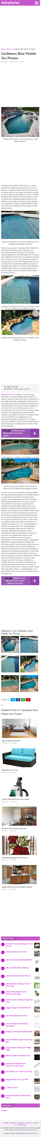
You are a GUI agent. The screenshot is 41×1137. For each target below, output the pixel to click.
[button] (36, 2)
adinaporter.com (7, 394)
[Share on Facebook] (18, 699)
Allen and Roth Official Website (17, 968)
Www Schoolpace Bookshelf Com (18, 1056)
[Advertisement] (20, 27)
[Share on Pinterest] (28, 699)
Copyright (21, 1123)
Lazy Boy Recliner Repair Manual (18, 976)
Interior (5, 62)
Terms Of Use (29, 1123)
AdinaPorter (10, 3)
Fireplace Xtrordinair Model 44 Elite (19, 1032)
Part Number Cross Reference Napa (19, 1072)
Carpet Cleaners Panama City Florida (15, 799)
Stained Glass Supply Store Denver (14, 857)
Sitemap (6, 1123)
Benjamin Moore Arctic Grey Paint (14, 828)
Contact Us (13, 1123)
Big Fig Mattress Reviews (11, 741)
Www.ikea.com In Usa (10, 770)
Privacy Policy (21, 1125)
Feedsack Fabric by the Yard (16, 952)
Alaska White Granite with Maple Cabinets (17, 887)
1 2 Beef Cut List (11, 1088)
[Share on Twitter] (13, 699)
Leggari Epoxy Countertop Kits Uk (18, 1008)
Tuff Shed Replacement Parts (16, 1016)
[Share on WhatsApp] (23, 699)
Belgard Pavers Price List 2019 (17, 1080)
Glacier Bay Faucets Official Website (19, 960)
